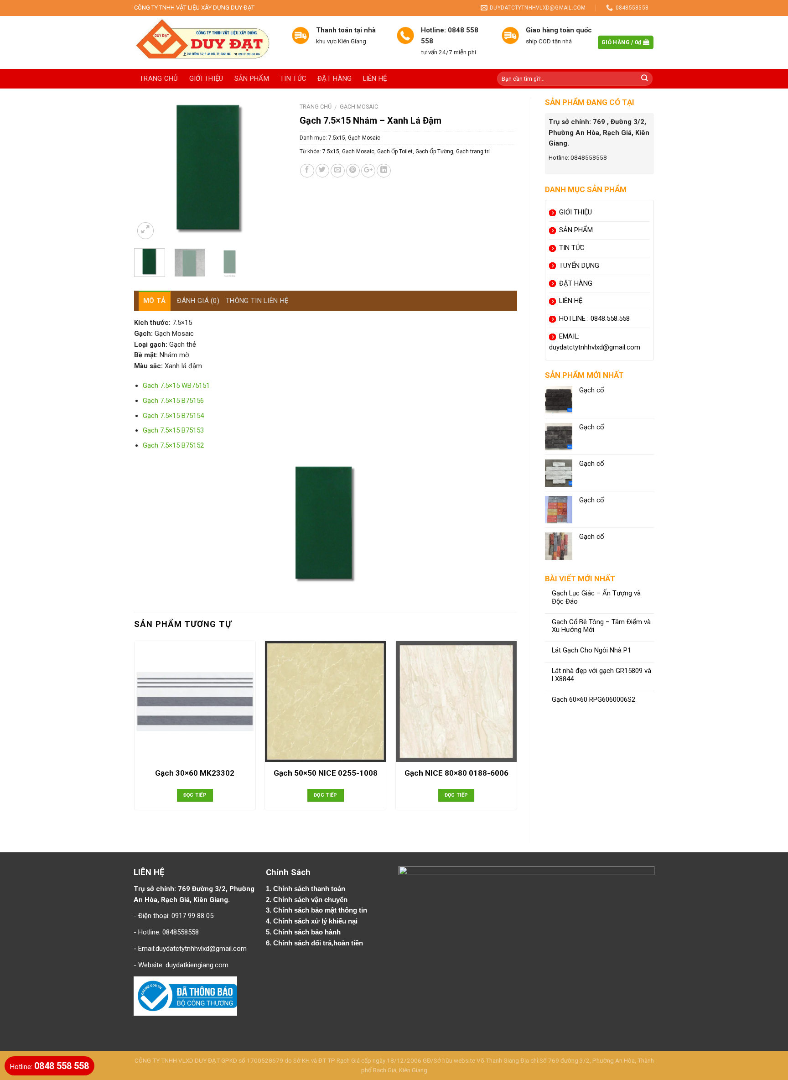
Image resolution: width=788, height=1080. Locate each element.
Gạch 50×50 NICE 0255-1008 (326, 772)
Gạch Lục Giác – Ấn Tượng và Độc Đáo (596, 597)
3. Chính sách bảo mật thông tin (317, 910)
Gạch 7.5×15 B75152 (173, 445)
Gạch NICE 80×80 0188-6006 (456, 772)
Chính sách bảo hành (307, 932)
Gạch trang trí (473, 151)
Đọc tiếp (195, 795)
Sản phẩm (251, 78)
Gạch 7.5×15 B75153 (173, 430)
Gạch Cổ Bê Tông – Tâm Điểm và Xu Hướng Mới (601, 626)
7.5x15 (336, 138)
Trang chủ (159, 78)
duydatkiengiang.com (197, 965)
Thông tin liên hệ (257, 301)
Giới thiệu (206, 78)
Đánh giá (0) (198, 301)
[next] (271, 169)
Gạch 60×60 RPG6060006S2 (593, 700)
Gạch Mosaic (359, 106)
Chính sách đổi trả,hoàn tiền (318, 943)
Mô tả (154, 301)
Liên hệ (375, 78)
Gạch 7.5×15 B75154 (173, 416)
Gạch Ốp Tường (434, 151)
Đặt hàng (334, 78)
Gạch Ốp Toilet (395, 151)
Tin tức (293, 78)
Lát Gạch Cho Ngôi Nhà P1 (591, 650)
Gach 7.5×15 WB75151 (176, 385)
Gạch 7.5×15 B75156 (173, 401)
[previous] (148, 169)
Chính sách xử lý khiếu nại (316, 921)
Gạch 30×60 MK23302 (194, 772)
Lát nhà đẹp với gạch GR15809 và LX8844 (601, 675)
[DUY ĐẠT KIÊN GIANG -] (206, 42)
